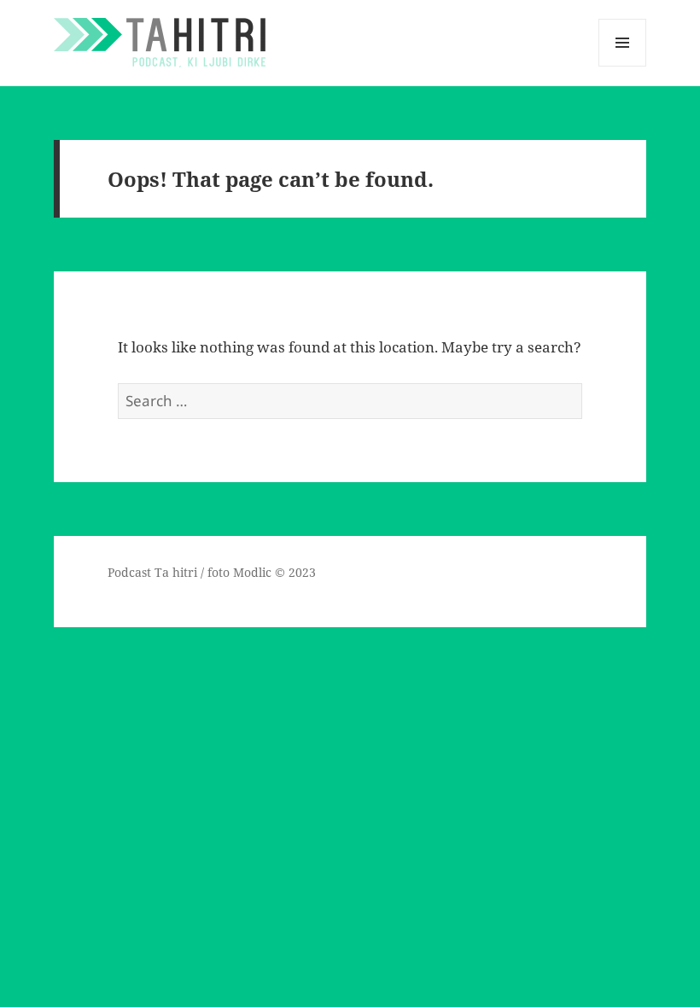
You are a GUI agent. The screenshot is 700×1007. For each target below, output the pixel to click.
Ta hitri (176, 572)
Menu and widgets (622, 66)
